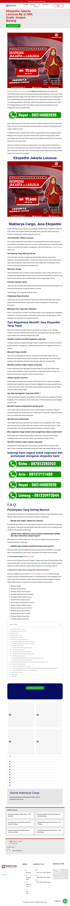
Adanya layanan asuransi (18, 649)
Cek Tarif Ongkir (33, 4)
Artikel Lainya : (14, 674)
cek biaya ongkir (55, 247)
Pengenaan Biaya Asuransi (17, 637)
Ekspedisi (26, 91)
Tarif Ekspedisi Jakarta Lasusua (18, 629)
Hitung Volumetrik (45, 4)
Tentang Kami (25, 4)
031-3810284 (44, 574)
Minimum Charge (15, 633)
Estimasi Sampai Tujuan (16, 635)
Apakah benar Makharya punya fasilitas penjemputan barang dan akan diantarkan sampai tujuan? (35, 668)
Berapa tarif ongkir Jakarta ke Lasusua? (22, 666)
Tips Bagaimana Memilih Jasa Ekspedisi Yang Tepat (23, 641)
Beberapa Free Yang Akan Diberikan (19, 639)
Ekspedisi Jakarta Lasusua (14, 91)
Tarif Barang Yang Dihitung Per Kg (19, 631)
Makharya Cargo (28, 556)
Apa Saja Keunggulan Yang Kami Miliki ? (22, 651)
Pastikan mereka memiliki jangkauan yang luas (23, 643)
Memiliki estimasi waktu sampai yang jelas (22, 647)
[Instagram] (3, 874)
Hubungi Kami (35, 6)
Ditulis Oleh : (14, 676)
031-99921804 (33, 574)
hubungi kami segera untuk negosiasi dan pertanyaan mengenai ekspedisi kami (29, 662)
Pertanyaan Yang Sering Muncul (18, 664)
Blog (39, 4)
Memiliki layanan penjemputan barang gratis (23, 653)
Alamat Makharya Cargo (17, 672)
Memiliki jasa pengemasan (19, 656)
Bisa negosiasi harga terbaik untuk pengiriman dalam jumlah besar (28, 658)
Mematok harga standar (18, 645)
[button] (35, 755)
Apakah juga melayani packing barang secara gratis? (25, 670)
